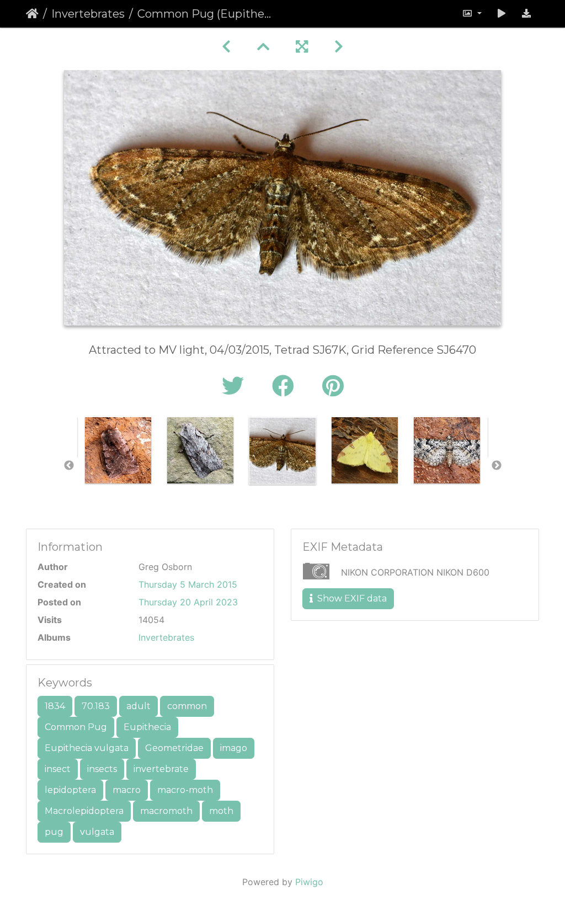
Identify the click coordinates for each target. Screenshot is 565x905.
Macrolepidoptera (84, 811)
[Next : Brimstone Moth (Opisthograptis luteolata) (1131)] (338, 46)
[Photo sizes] (472, 14)
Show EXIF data (351, 598)
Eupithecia (147, 727)
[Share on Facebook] (286, 386)
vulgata (97, 832)
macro (127, 790)
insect (58, 769)
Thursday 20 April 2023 (188, 602)
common (187, 706)
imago (233, 748)
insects (102, 769)
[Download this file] (526, 14)
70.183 (96, 706)
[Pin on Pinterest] (333, 386)
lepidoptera (70, 790)
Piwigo (309, 881)
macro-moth (185, 790)
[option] (118, 450)
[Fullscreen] (301, 46)
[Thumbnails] (263, 46)
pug (54, 832)
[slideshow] (501, 14)
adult (138, 706)
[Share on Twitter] (236, 386)
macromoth (166, 811)
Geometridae (174, 748)
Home (32, 14)
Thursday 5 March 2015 (187, 584)
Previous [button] (68, 465)
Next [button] (496, 465)
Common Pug (76, 727)
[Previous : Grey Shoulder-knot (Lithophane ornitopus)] (226, 46)
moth (221, 811)
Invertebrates (88, 13)
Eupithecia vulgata (87, 748)
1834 (55, 706)
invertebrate (161, 769)
